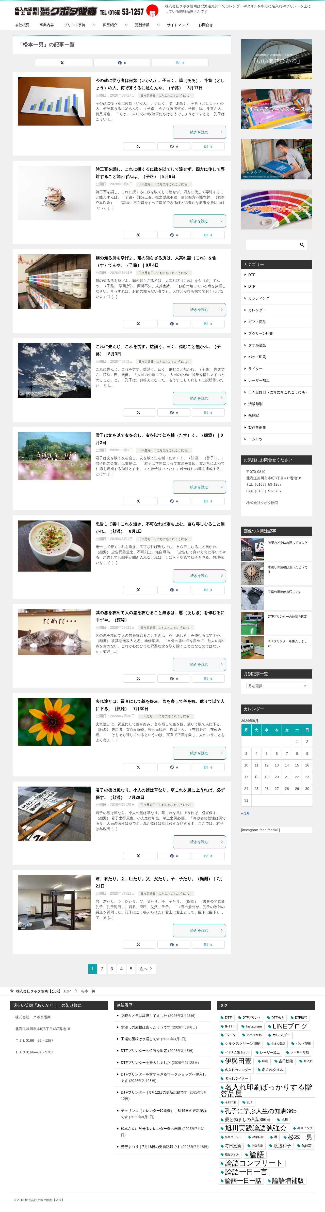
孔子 (250, 1102)
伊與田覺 (238, 1061)
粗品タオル (232, 1154)
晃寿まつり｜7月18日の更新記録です (150, 1147)
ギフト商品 (257, 322)
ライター (255, 369)
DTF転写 (301, 1017)
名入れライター (236, 1078)
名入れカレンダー (238, 1070)
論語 (257, 1154)
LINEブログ (290, 1026)
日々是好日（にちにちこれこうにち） (166, 95)
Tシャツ (230, 1034)
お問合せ (206, 25)
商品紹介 (110, 25)
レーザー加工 (259, 380)
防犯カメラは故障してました (287, 542)
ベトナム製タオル (237, 1052)
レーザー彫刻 (299, 1052)
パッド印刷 (257, 357)
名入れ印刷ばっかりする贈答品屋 (266, 1090)
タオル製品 (257, 345)
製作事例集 (257, 427)
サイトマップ (177, 25)
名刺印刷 (230, 1102)
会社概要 (22, 25)
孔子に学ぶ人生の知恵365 (261, 1111)
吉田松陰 (286, 1061)
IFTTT (230, 1026)
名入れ (308, 1061)
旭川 (284, 1120)
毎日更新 (233, 1146)
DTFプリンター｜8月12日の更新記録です (154, 1092)
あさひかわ (254, 1034)
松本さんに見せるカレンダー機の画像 (151, 1129)
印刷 (265, 1061)
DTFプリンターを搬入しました (287, 643)
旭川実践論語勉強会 (256, 1128)
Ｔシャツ (255, 439)
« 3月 (245, 813)
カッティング (259, 298)
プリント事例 (74, 25)
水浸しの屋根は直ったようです (287, 569)
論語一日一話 (243, 1180)
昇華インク (305, 1128)
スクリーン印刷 (260, 333)
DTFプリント (252, 1017)
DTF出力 (277, 1018)
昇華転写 (258, 1137)
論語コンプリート (254, 1163)
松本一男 (300, 1137)
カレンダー (257, 310)
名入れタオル (272, 1070)
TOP (43, 991)
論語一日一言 (246, 1172)
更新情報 (142, 25)
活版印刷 (255, 404)
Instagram (254, 1026)
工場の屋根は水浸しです (284, 592)
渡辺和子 (282, 1145)
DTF (251, 275)
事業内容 (47, 25)
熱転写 (253, 415)
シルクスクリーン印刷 (243, 1043)
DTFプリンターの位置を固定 (287, 616)
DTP (251, 286)
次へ (144, 969)
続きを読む (199, 132)
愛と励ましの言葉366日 (248, 1119)
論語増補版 (288, 1180)
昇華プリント (233, 1137)
